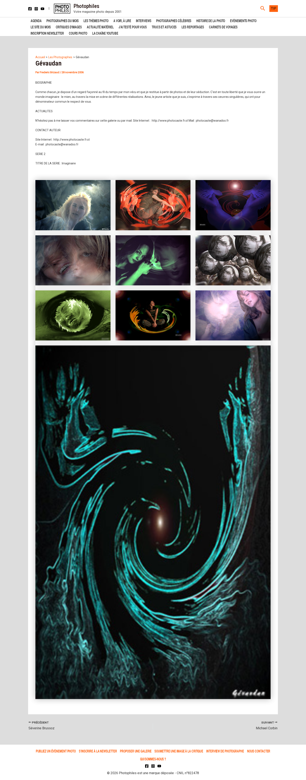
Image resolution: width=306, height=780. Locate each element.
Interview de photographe (225, 751)
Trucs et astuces (164, 26)
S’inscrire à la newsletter (98, 751)
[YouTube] (42, 9)
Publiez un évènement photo (56, 751)
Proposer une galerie (135, 751)
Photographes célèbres (173, 20)
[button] (262, 8)
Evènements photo (243, 20)
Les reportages (193, 26)
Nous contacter (258, 751)
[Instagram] (36, 9)
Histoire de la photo (210, 20)
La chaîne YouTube (105, 33)
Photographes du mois (62, 20)
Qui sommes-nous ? (153, 759)
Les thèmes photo (95, 20)
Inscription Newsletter (47, 33)
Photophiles (86, 6)
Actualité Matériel (100, 26)
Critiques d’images (69, 26)
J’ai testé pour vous (133, 26)
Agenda (36, 20)
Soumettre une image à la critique (178, 751)
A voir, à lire (122, 20)
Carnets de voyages (223, 26)
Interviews (143, 20)
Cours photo (78, 33)
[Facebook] (30, 9)
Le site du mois (41, 26)
